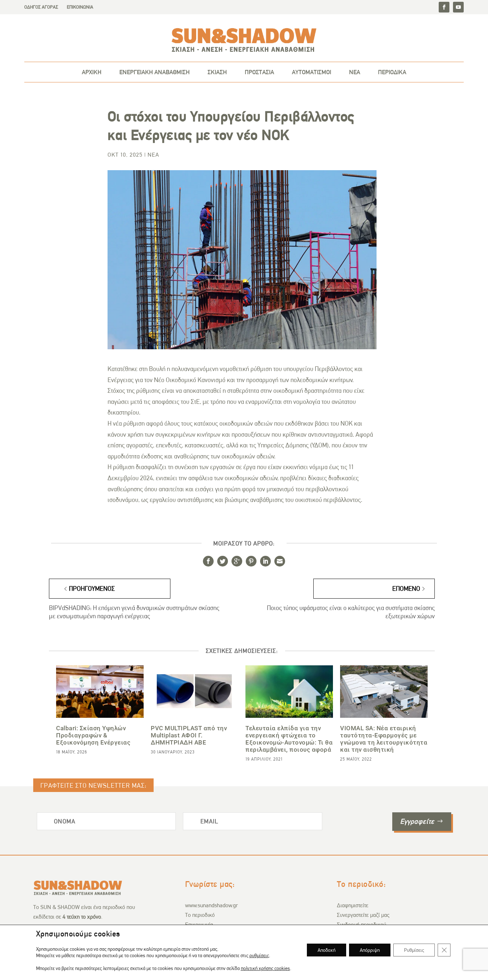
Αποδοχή (326, 950)
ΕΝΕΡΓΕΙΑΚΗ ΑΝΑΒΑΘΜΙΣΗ (154, 72)
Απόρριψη (370, 950)
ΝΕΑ (354, 72)
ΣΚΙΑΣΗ (217, 72)
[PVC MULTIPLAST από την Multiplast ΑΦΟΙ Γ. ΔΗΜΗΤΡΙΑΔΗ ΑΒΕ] (194, 691)
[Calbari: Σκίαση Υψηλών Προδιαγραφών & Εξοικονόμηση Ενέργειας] (100, 691)
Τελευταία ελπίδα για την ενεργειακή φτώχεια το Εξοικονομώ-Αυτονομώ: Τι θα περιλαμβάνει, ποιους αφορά (289, 739)
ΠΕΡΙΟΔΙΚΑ (392, 72)
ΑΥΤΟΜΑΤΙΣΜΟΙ (311, 72)
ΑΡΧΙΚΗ (91, 72)
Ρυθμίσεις (414, 950)
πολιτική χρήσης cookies (265, 968)
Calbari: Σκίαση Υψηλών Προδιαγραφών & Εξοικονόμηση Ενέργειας (93, 735)
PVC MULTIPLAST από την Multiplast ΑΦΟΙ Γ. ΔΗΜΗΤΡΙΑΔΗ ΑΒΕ (189, 735)
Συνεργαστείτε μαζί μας (363, 914)
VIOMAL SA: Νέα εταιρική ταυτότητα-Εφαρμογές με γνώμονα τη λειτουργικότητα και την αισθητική (383, 739)
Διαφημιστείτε (352, 905)
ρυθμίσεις (259, 955)
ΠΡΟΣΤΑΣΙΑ (259, 72)
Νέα (153, 154)
